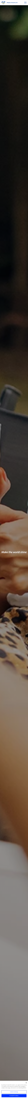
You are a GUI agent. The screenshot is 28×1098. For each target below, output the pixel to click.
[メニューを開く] (25, 2)
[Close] (26, 1082)
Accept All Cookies (14, 1095)
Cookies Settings (14, 1092)
